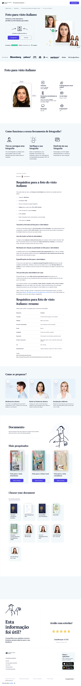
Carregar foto (13, 37)
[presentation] (40, 343)
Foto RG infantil (9, 667)
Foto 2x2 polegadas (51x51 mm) (43, 536)
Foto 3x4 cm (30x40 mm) (28, 535)
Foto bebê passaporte (10, 669)
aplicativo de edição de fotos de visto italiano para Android (36, 292)
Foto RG (7, 661)
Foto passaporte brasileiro (11, 663)
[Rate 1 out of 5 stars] (54, 632)
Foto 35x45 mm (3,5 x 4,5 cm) (57, 535)
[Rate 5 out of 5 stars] (69, 632)
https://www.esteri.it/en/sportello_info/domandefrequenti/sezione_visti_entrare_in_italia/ (34, 357)
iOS (51, 292)
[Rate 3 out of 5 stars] (61, 632)
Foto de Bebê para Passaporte (43, 515)
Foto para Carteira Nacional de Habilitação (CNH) (15, 537)
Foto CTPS (8, 665)
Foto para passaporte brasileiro (13, 516)
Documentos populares (14, 499)
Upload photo (74, 3)
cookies (11, 683)
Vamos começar (17, 480)
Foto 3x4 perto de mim (29, 515)
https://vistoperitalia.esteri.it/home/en (23, 355)
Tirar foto (26, 37)
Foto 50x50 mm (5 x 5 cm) (14, 557)
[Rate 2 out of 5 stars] (57, 632)
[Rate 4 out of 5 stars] (65, 632)
